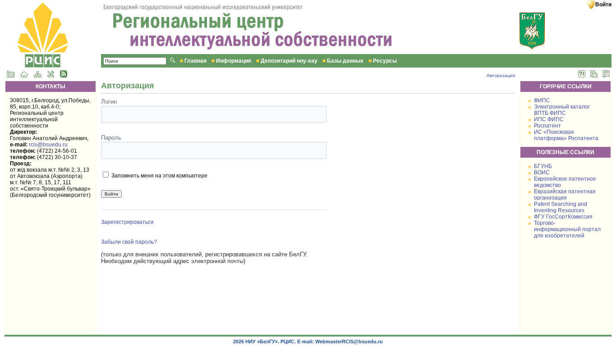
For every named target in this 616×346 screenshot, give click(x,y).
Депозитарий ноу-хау (289, 61)
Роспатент (547, 126)
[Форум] (581, 76)
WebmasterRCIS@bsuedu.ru (349, 341)
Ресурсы (385, 61)
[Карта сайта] (38, 76)
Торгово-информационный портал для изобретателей (567, 229)
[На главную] (24, 76)
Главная (195, 61)
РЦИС (287, 341)
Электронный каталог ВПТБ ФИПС (562, 110)
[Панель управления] (50, 76)
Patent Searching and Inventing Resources (560, 207)
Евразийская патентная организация (565, 194)
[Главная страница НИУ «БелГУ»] (11, 76)
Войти (603, 4)
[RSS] (63, 76)
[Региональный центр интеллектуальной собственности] (42, 52)
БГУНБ (543, 166)
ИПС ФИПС (549, 119)
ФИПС (542, 100)
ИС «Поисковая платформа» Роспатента (566, 135)
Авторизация (501, 75)
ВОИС (542, 172)
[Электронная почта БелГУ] (593, 76)
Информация (233, 61)
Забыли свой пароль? (129, 242)
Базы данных (345, 61)
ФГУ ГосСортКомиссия (563, 217)
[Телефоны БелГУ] (606, 76)
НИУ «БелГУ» (261, 341)
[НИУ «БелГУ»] (534, 48)
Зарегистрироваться (127, 222)
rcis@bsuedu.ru (48, 144)
